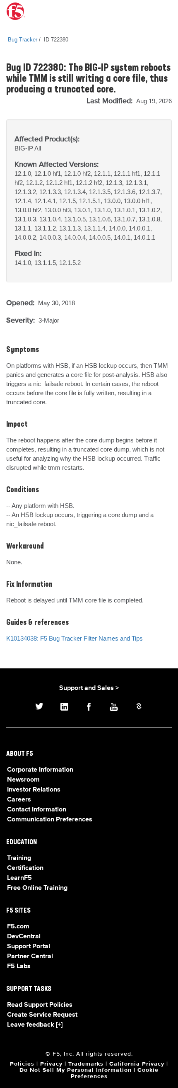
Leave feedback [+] (35, 1025)
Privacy (51, 1064)
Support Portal (28, 946)
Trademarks (85, 1064)
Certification (25, 868)
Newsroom (23, 780)
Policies (22, 1064)
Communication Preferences (49, 819)
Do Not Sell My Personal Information (75, 1070)
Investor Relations (33, 790)
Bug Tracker (22, 39)
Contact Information (36, 809)
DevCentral (24, 936)
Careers (19, 800)
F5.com (18, 926)
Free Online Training (37, 888)
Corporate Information (40, 770)
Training (19, 858)
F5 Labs (19, 966)
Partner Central (30, 956)
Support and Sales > (89, 688)
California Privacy (136, 1064)
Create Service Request (42, 1015)
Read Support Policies (39, 1005)
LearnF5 (19, 878)
